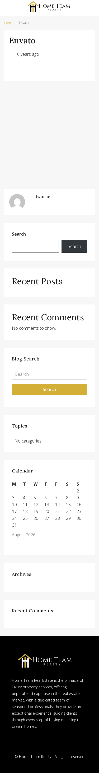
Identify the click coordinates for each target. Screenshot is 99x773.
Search (19, 234)
